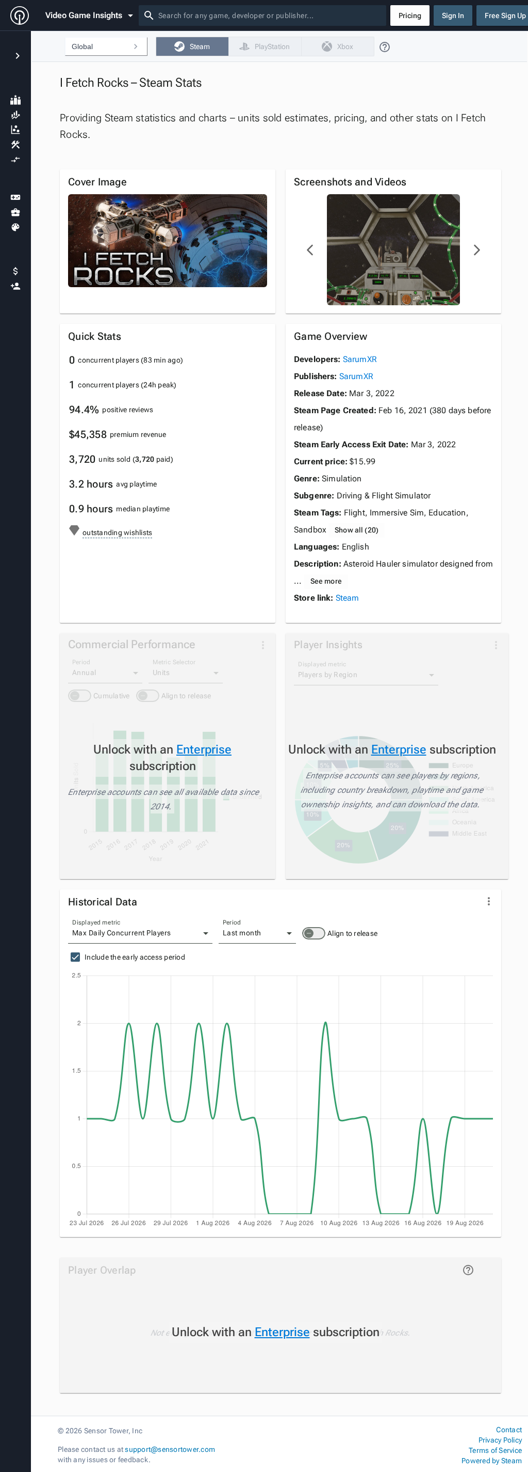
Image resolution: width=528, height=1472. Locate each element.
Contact (509, 1430)
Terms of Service (495, 1450)
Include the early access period (135, 957)
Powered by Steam (491, 1461)
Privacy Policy (500, 1440)
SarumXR (360, 359)
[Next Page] (476, 250)
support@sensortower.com (170, 1449)
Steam (347, 598)
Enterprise (204, 749)
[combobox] (270, 15)
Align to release (352, 933)
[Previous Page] (310, 250)
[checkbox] (192, 46)
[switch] (313, 933)
